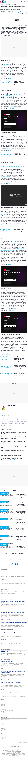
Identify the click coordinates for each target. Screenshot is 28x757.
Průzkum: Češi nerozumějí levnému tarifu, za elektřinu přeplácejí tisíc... (12, 594)
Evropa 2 (2, 741)
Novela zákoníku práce (12, 632)
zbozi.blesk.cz (3, 706)
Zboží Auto (3, 711)
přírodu (6, 64)
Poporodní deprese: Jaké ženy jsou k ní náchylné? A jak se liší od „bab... (12, 676)
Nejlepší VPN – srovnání (22, 622)
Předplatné (13, 553)
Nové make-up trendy (22, 591)
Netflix (8, 183)
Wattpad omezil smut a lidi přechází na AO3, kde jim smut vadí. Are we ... (12, 664)
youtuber (3, 419)
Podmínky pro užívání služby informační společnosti (13, 752)
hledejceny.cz (3, 701)
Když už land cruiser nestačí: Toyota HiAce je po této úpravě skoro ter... (12, 614)
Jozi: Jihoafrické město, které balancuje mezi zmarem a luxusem (11, 653)
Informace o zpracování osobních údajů (8, 753)
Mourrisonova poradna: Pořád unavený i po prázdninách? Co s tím (11, 686)
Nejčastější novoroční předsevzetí (7, 601)
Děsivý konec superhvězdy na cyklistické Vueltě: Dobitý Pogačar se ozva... (13, 583)
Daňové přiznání (4, 632)
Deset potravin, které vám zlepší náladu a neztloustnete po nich (11, 675)
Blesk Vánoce (4, 572)
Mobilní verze (19, 559)
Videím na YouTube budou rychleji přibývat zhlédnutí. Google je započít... (12, 625)
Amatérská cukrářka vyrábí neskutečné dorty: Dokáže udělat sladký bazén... (13, 643)
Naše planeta (20, 421)
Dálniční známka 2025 (20, 612)
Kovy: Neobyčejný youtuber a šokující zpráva (19, 83)
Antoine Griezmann (8, 423)
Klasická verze (10, 559)
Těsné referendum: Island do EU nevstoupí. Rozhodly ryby (10, 573)
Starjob (2, 736)
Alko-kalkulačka (4, 612)
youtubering (8, 419)
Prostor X (3, 692)
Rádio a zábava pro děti (5, 738)
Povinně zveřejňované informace (14, 755)
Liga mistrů (13, 581)
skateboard (6, 418)
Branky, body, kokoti (9, 692)
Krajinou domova (8, 425)
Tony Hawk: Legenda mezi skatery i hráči (11, 455)
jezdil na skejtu (17, 135)
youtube (15, 418)
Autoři (7, 553)
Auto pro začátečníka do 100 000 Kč (7, 710)
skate (11, 418)
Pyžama (2, 724)
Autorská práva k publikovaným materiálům (14, 751)
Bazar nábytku (3, 730)
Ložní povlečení (3, 729)
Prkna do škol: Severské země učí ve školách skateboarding (19, 155)
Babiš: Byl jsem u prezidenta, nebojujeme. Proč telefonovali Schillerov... (12, 576)
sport (24, 136)
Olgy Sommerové (17, 298)
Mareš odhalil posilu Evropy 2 (6, 695)
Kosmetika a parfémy (4, 725)
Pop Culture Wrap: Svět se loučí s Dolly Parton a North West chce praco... (13, 665)
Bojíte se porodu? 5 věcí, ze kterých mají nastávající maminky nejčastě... (12, 606)
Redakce (14, 746)
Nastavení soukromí (22, 753)
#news (12, 661)
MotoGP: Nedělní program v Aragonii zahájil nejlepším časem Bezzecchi (12, 615)
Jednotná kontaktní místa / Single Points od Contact (17, 754)
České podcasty (4, 737)
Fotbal (2, 210)
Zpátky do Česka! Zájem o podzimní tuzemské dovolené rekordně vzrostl (13, 654)
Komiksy (12, 682)
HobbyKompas (3, 709)
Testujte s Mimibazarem (5, 719)
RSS (18, 746)
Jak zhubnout (3, 591)
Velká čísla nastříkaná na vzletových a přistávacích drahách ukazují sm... (13, 626)
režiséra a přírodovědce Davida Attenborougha (11, 166)
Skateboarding (20, 418)
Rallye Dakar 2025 (11, 612)
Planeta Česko (12, 421)
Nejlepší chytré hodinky (5, 622)
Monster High (3, 720)
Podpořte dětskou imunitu (6, 671)
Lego (2, 723)
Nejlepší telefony (14, 622)
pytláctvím (5, 176)
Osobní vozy (3, 704)
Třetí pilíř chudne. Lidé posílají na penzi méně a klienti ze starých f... (12, 633)
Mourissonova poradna (5, 682)
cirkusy (16, 241)
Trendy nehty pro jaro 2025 (12, 591)
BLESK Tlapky (4, 651)
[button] (27, 1)
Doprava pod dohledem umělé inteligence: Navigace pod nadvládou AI (12, 616)
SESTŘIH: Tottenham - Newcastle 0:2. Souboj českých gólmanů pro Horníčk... (13, 696)
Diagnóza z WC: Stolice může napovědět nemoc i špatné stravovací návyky (13, 674)
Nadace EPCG (20, 632)
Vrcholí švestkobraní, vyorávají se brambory (8, 593)
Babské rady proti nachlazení (17, 671)
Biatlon (8, 581)
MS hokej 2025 (4, 581)
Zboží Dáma (3, 705)
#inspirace (3, 661)
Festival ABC (17, 682)
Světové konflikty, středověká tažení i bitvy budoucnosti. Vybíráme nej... (12, 685)
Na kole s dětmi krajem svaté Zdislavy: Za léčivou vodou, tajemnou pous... (13, 604)
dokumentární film (21, 419)
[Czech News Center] (16, 564)
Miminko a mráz (18, 601)
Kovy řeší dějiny (5, 421)
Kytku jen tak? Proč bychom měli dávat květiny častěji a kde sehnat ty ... (12, 663)
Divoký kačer (10, 651)
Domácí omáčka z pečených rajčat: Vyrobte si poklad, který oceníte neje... (13, 646)
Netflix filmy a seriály (17, 651)
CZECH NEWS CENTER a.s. (14, 748)
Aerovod (9, 78)
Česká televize (10, 108)
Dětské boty (3, 728)
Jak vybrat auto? (4, 714)
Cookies (16, 753)
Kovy (7, 97)
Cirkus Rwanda (17, 423)
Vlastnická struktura (5, 754)
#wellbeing (8, 661)
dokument (14, 419)
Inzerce (20, 553)
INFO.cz (17, 572)
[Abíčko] (3, 2)
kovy (2, 418)
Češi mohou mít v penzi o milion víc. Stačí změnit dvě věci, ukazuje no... (12, 636)
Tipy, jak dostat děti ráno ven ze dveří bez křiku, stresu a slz (10, 605)
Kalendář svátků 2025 (11, 572)
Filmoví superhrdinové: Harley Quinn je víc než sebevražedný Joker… (20, 367)
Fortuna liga (16, 692)
